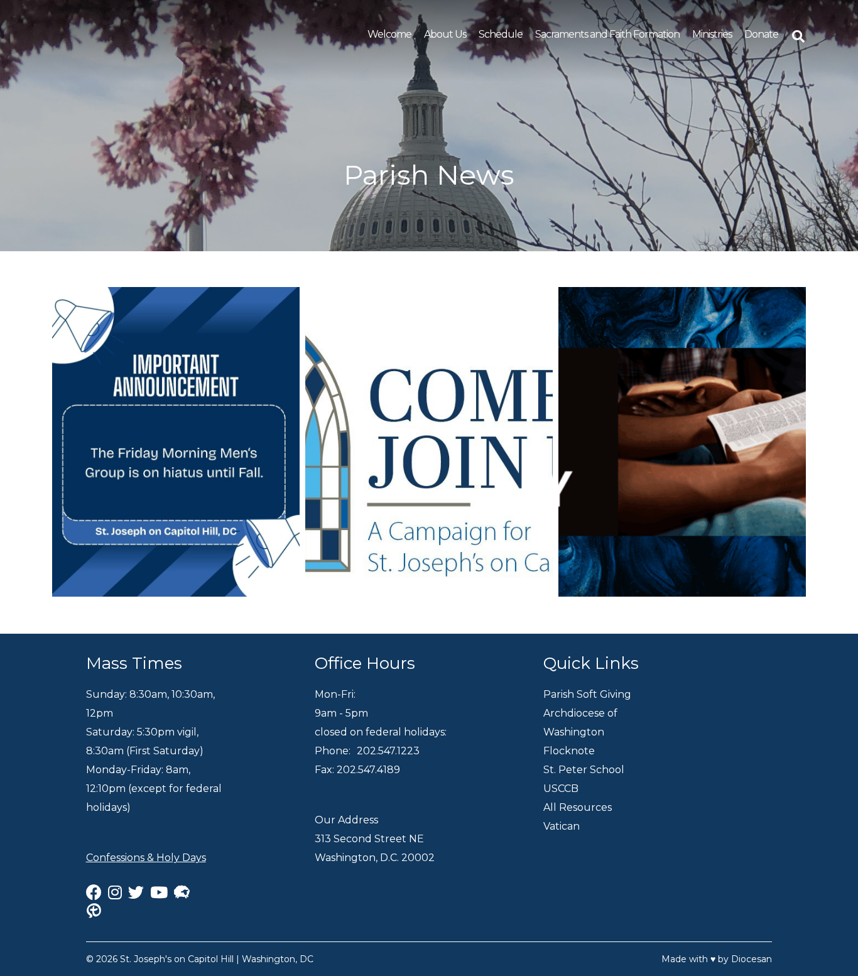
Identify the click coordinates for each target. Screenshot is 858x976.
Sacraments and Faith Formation (607, 34)
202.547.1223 (388, 751)
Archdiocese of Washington (580, 722)
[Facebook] (94, 892)
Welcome (389, 34)
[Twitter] (136, 892)
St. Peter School (583, 770)
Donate (761, 34)
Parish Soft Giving (587, 694)
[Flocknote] (182, 892)
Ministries (712, 34)
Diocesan (751, 959)
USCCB (560, 788)
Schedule (501, 34)
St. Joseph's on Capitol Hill (177, 959)
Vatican (561, 826)
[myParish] (97, 911)
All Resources (577, 807)
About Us (445, 34)
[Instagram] (115, 892)
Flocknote (569, 751)
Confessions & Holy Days (146, 858)
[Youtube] (159, 892)
